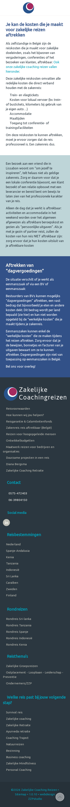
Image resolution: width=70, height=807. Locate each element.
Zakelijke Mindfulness (20, 763)
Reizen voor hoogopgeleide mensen (30, 434)
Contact (13, 482)
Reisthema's (17, 656)
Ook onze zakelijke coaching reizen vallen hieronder (32, 66)
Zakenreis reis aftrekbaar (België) (28, 427)
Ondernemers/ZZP (18, 683)
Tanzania (11, 563)
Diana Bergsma (16, 464)
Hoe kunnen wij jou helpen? (24, 415)
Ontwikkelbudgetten (19, 440)
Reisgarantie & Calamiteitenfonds (28, 421)
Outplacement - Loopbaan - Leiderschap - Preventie (33, 675)
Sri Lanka (11, 576)
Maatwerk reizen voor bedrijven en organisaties (28, 449)
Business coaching (18, 757)
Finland (10, 595)
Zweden (11, 589)
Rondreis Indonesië (18, 638)
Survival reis (14, 712)
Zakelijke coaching (18, 718)
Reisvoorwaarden (17, 408)
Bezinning (12, 750)
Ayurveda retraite (17, 731)
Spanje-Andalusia (17, 550)
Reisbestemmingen (23, 534)
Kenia (9, 557)
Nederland (13, 544)
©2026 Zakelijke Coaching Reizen (34, 789)
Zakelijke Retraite (18, 725)
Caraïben (11, 582)
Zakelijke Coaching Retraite (24, 470)
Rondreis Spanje (16, 631)
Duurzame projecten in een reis (27, 457)
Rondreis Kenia (16, 644)
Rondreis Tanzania (18, 625)
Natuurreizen (14, 744)
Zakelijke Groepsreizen (21, 666)
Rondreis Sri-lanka (18, 618)
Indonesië (12, 569)
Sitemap (20, 794)
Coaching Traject (17, 737)
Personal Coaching (18, 769)
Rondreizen (16, 609)
